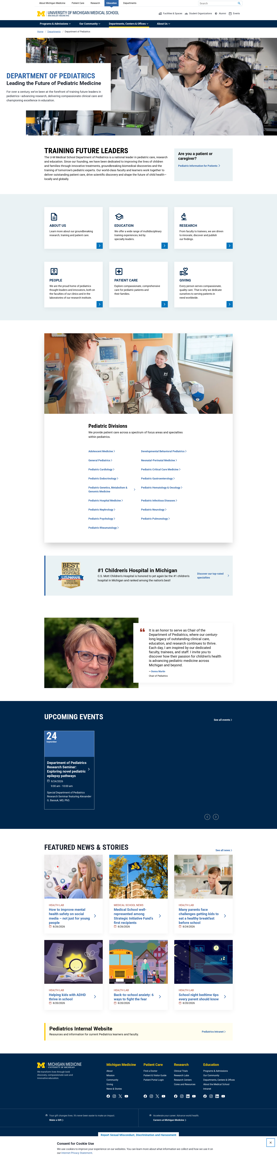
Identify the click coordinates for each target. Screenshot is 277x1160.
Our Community (211, 1075)
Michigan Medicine (121, 1065)
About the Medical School (216, 1084)
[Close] (270, 1142)
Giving (109, 1084)
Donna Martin (158, 671)
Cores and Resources (184, 1084)
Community (112, 1080)
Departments (129, 3)
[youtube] (126, 1096)
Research (95, 3)
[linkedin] (188, 1096)
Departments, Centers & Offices (219, 1080)
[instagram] (114, 1096)
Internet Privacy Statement (76, 1152)
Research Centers (183, 1080)
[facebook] (108, 1096)
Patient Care (78, 3)
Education (111, 3)
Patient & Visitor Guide (155, 1075)
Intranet (207, 1088)
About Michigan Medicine (52, 3)
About (109, 1071)
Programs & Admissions (215, 1071)
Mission (110, 1075)
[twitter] (120, 1096)
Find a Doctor (150, 1071)
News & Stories (114, 1088)
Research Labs (181, 1075)
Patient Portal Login (154, 1080)
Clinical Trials (181, 1071)
